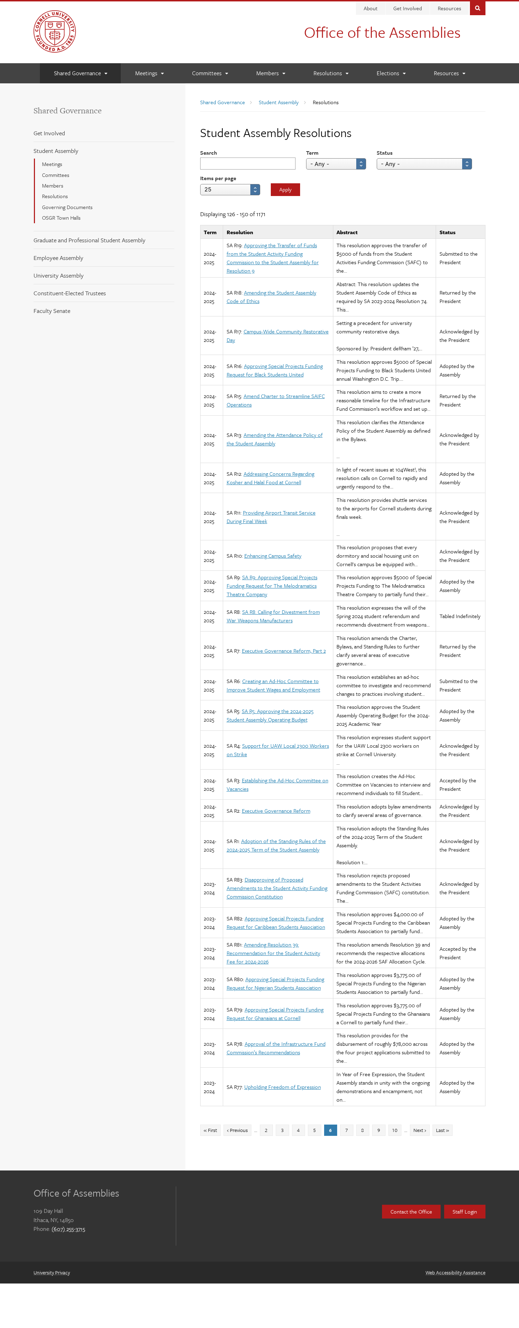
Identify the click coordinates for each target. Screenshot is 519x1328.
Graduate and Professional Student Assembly (89, 240)
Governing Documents (67, 207)
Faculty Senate (52, 310)
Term (312, 152)
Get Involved (407, 8)
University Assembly (59, 275)
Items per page (218, 178)
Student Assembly (56, 150)
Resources (449, 8)
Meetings (52, 164)
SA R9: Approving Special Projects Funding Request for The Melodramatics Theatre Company (272, 585)
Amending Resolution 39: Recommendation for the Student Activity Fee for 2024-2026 (273, 953)
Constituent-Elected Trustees (70, 293)
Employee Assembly (58, 257)
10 (396, 1130)
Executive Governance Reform (276, 810)
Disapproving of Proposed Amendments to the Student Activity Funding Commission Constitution (277, 888)
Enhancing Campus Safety (273, 555)
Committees (55, 175)
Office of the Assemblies (382, 32)
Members (52, 185)
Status (385, 152)
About (370, 8)
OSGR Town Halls (61, 217)
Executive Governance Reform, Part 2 (284, 650)
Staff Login (465, 1211)
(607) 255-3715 (68, 1229)
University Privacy (52, 1272)
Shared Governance (68, 110)
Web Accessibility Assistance (455, 1272)
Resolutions (55, 196)
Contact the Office (411, 1211)
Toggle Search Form (477, 7)
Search (208, 152)
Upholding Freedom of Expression (282, 1087)
